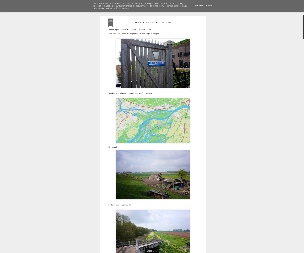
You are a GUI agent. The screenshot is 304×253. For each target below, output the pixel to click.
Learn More (198, 6)
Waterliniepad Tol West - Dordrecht (153, 22)
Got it (209, 6)
